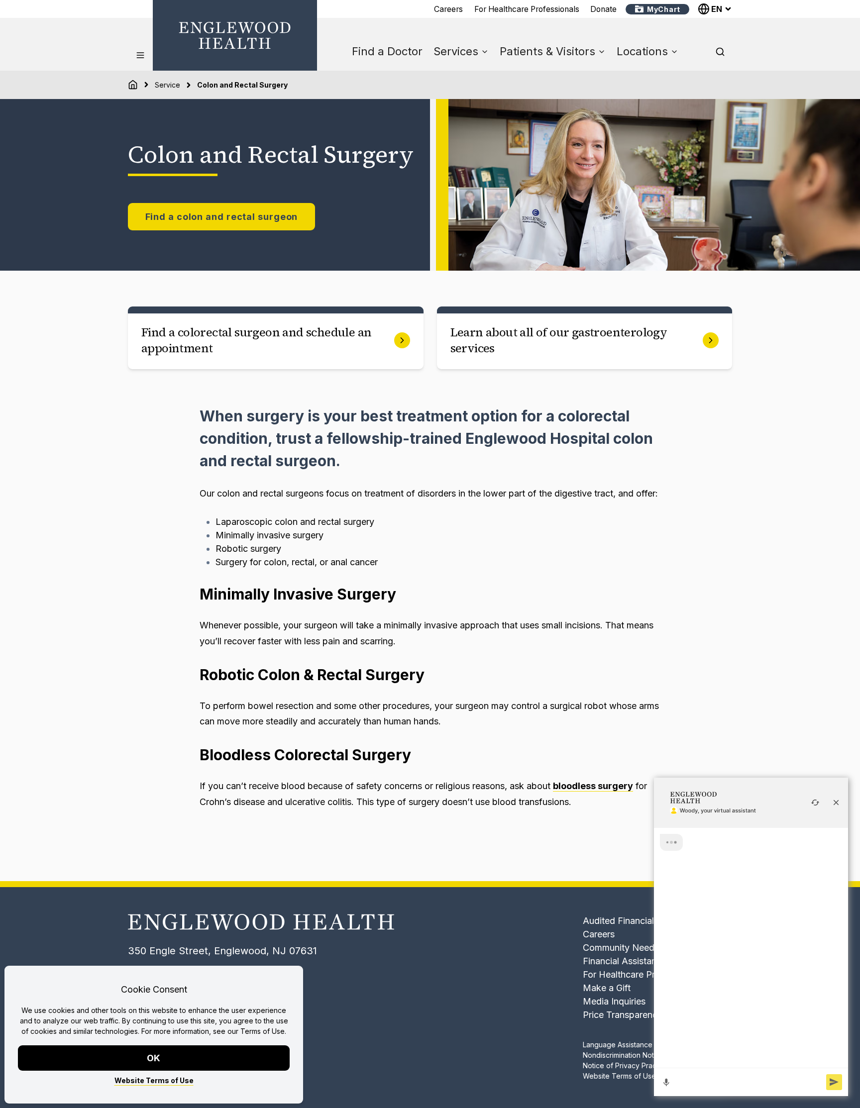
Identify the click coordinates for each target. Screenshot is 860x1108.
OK (154, 1058)
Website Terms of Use (154, 1080)
